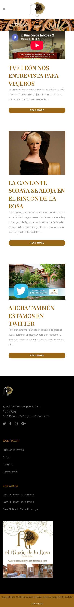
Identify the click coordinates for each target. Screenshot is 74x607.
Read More (37, 110)
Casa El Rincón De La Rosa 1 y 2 (20, 509)
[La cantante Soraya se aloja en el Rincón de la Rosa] (37, 152)
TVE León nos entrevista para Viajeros (34, 75)
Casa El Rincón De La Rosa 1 (18, 494)
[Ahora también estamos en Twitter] (37, 282)
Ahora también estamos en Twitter (31, 315)
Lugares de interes (13, 449)
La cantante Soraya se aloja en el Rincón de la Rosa (37, 194)
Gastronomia (10, 471)
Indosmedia (37, 603)
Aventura (8, 464)
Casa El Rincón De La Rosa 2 (19, 502)
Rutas (6, 457)
